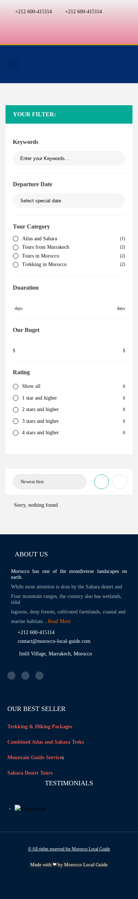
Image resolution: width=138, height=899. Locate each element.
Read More (59, 621)
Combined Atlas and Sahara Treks (45, 742)
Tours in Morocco (40, 256)
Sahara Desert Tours (30, 773)
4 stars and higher (40, 432)
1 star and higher (39, 398)
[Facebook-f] (54, 22)
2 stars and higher (40, 409)
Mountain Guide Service (34, 757)
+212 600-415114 (33, 11)
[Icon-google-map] (83, 22)
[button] (12, 64)
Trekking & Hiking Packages (39, 726)
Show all (31, 386)
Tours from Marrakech (45, 247)
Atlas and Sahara (39, 238)
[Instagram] (69, 22)
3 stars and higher (40, 421)
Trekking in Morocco (44, 264)
